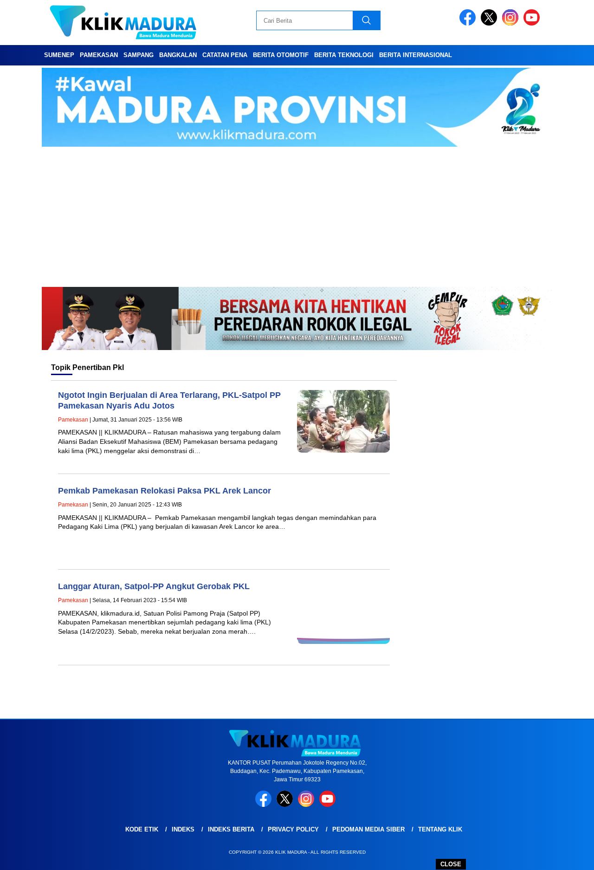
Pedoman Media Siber (368, 829)
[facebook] (469, 23)
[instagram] (512, 23)
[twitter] (490, 23)
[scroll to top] (569, 855)
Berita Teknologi (344, 55)
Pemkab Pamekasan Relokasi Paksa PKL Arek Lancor (164, 490)
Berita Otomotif (281, 55)
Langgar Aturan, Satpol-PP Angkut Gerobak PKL (154, 586)
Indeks (183, 829)
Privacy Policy (293, 829)
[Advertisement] (297, 217)
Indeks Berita (231, 829)
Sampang (138, 55)
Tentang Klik (440, 829)
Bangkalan (178, 55)
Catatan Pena (224, 55)
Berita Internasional (415, 55)
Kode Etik (141, 829)
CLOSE (450, 864)
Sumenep (59, 55)
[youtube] (533, 23)
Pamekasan (99, 55)
